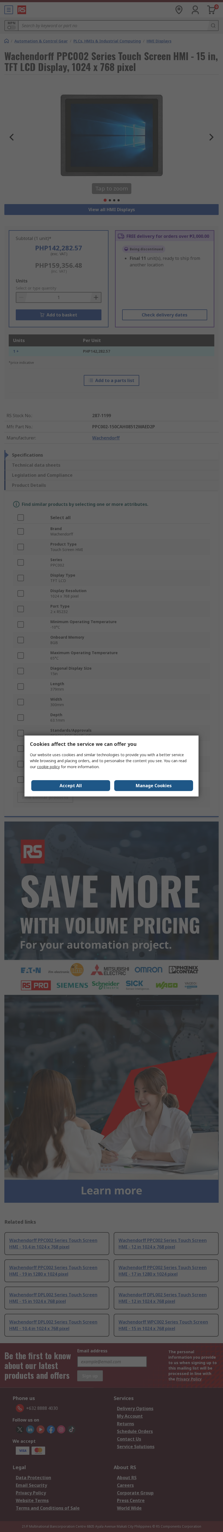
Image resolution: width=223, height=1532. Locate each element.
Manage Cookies (154, 786)
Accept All (71, 786)
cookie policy (48, 766)
